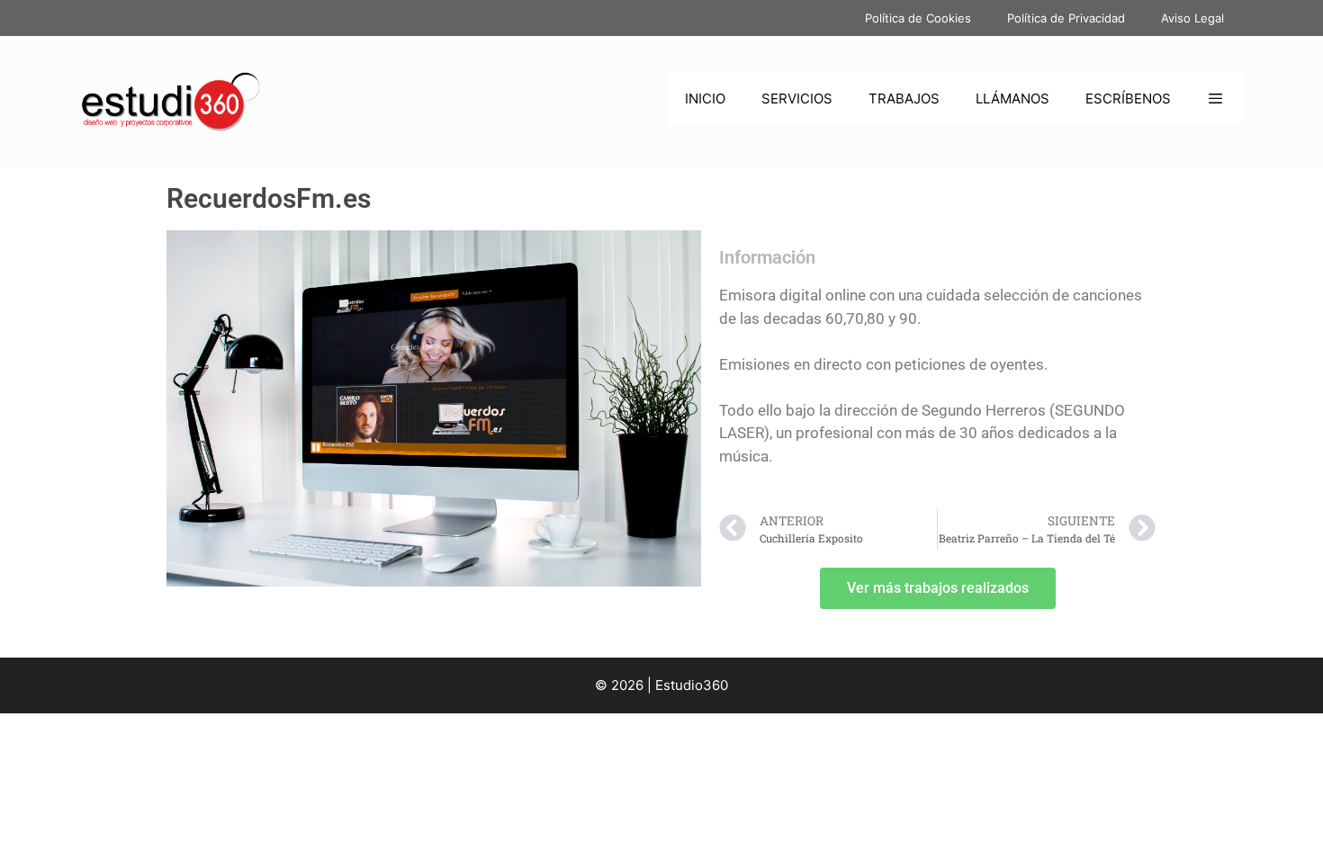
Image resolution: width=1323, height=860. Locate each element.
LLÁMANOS (1012, 98)
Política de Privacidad (1066, 18)
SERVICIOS (796, 98)
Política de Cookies (918, 18)
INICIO (705, 98)
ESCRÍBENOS (1128, 98)
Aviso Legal (1192, 18)
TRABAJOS (904, 98)
